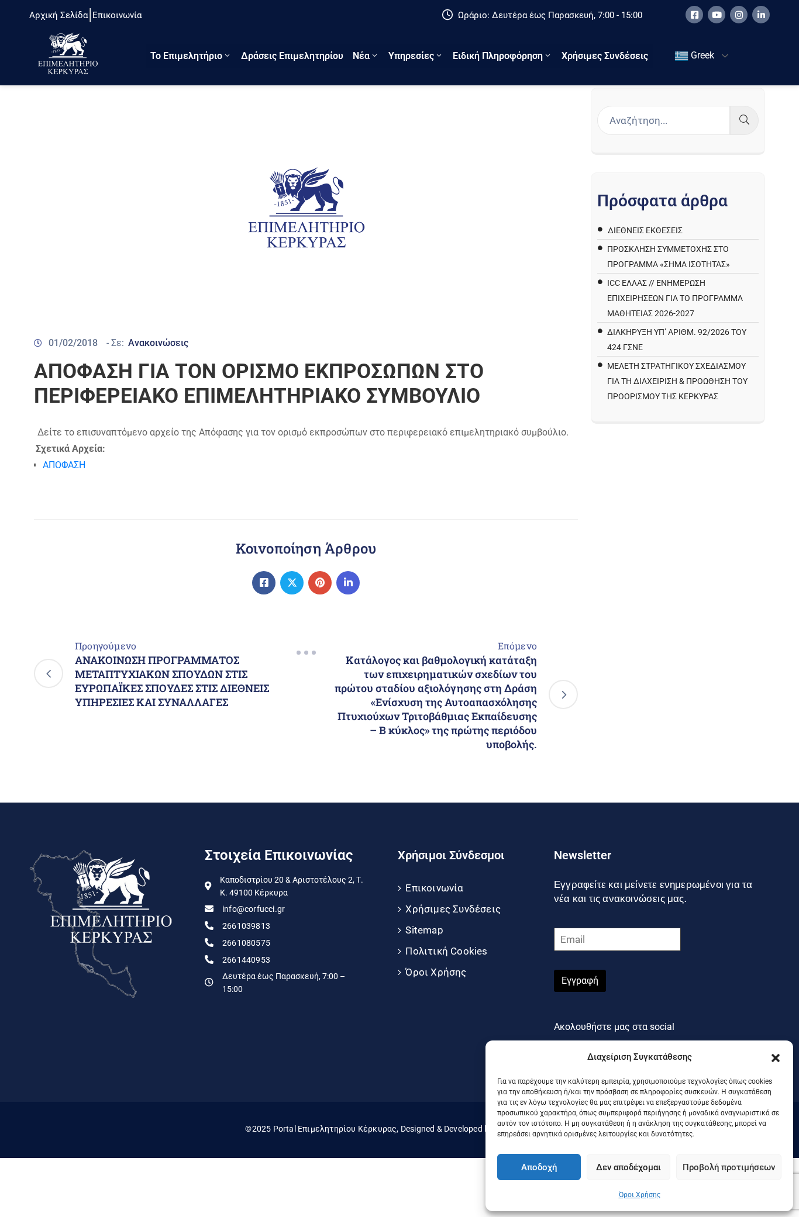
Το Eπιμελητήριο (186, 55)
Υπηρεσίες (411, 55)
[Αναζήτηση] (744, 120)
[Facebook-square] (694, 14)
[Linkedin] (761, 14)
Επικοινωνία (434, 888)
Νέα (361, 55)
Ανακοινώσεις (158, 342)
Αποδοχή (539, 1167)
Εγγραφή (580, 980)
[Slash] (306, 653)
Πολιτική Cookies (446, 951)
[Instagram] (739, 14)
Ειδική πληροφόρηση (498, 55)
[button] (775, 1057)
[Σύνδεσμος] (263, 582)
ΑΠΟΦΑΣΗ (64, 465)
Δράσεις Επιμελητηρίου (292, 55)
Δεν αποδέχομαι (628, 1167)
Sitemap (424, 930)
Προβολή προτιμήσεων (729, 1167)
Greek (701, 55)
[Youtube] (716, 14)
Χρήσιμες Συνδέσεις (605, 55)
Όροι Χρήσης (639, 1195)
